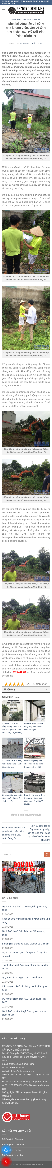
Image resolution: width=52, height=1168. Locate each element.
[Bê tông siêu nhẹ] (26, 10)
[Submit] (47, 854)
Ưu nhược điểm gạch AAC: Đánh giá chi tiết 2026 (23, 1001)
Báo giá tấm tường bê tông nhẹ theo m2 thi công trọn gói (33, 726)
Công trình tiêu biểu (21, 20)
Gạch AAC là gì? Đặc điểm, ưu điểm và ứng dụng (23, 933)
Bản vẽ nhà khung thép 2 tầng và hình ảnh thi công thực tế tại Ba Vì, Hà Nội (34, 799)
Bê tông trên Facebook (13, 1144)
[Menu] (3, 10)
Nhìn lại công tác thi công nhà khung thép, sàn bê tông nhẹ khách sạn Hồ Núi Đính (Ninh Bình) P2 (39, 833)
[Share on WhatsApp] (13, 815)
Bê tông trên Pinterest (12, 1139)
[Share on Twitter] (23, 815)
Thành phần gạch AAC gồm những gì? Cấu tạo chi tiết (25, 967)
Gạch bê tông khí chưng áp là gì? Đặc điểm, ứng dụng (26, 921)
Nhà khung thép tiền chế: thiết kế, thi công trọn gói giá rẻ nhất (33, 764)
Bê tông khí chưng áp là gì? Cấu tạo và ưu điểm (25, 944)
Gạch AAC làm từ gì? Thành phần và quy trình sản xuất (24, 954)
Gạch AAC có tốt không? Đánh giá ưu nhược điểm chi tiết (24, 1013)
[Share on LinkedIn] (38, 815)
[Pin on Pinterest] (33, 815)
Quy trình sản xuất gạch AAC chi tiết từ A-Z (23, 977)
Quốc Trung (37, 43)
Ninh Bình (36, 20)
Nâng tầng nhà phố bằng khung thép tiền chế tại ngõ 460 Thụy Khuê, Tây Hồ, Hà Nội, (12, 728)
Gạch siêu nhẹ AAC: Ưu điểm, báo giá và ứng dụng (24, 908)
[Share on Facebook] (18, 815)
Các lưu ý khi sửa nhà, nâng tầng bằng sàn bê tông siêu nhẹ (12, 764)
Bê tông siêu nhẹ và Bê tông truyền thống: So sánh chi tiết (12, 798)
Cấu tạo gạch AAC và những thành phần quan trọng (25, 988)
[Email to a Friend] (28, 815)
